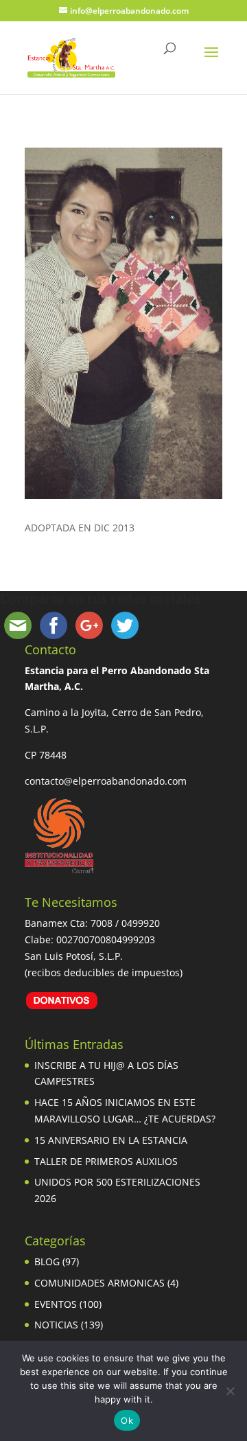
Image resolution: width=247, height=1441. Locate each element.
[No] (230, 1391)
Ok (127, 1420)
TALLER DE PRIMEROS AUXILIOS (106, 1161)
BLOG (47, 1261)
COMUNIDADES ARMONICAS (99, 1282)
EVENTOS (55, 1304)
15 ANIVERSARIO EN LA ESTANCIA (110, 1139)
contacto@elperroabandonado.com (106, 780)
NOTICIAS (56, 1324)
